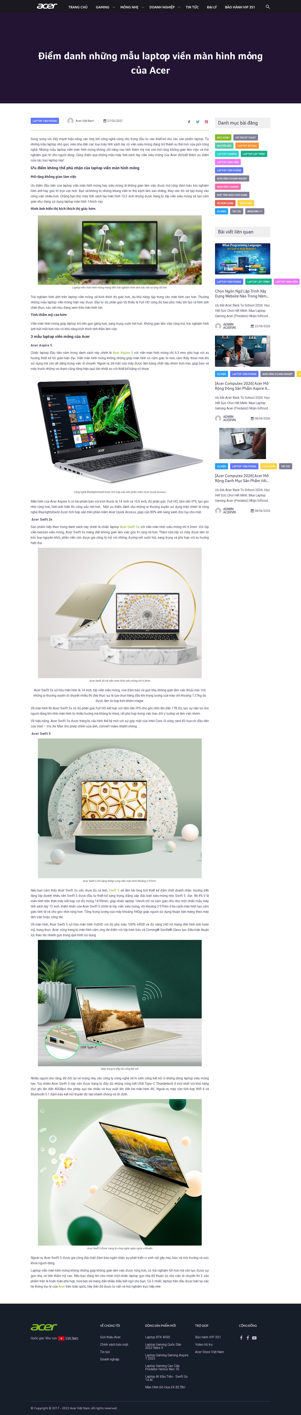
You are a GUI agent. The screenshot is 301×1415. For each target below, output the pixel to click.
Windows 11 (254, 211)
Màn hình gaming (228, 186)
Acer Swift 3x (130, 527)
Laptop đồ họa (247, 145)
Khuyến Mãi (224, 145)
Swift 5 (114, 890)
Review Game (225, 203)
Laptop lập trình (254, 154)
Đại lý (212, 7)
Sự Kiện (221, 211)
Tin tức (192, 7)
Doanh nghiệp (162, 7)
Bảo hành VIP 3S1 (208, 1337)
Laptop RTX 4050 (157, 1337)
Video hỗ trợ (204, 1344)
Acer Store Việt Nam (209, 1352)
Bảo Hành (223, 137)
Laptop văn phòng (45, 121)
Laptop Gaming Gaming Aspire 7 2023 (166, 1356)
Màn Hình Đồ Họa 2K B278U (165, 1387)
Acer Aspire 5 (123, 353)
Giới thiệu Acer (110, 1337)
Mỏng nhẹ (129, 7)
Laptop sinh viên (228, 162)
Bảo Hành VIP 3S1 (240, 7)
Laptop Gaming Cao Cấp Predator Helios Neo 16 (162, 1367)
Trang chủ (78, 7)
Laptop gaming (227, 154)
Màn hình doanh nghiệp (232, 178)
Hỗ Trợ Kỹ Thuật (245, 137)
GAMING (102, 7)
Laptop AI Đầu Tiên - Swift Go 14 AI (166, 1378)
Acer (62, 1286)
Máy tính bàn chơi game (232, 195)
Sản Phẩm (246, 203)
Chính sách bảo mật (114, 1344)
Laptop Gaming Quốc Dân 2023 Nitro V (163, 1346)
